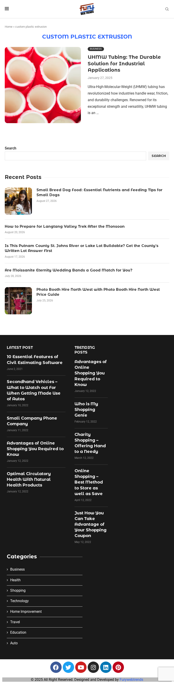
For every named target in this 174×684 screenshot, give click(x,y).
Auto (14, 643)
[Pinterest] (118, 667)
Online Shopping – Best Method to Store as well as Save (89, 482)
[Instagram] (93, 667)
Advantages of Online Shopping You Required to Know (35, 449)
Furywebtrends (131, 679)
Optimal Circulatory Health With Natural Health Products (29, 479)
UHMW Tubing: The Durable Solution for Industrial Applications (124, 63)
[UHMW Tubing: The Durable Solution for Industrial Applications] (43, 85)
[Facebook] (56, 667)
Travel (15, 622)
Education (18, 632)
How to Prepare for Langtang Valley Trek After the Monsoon (65, 226)
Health (15, 580)
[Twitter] (68, 667)
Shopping (18, 590)
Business (17, 569)
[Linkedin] (105, 667)
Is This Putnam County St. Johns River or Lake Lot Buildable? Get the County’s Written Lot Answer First (81, 248)
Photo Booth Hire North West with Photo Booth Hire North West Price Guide (98, 292)
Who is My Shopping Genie (86, 409)
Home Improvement (26, 611)
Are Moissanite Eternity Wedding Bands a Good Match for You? (68, 270)
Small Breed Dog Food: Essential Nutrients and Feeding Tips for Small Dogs (99, 192)
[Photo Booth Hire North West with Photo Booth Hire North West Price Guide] (18, 300)
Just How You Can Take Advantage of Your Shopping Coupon (90, 524)
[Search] (167, 9)
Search (10, 148)
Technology (19, 601)
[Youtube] (81, 667)
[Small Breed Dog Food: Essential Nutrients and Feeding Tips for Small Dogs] (18, 201)
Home (8, 26)
